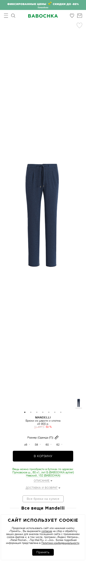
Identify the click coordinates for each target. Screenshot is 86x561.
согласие (46, 531)
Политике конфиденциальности (60, 543)
